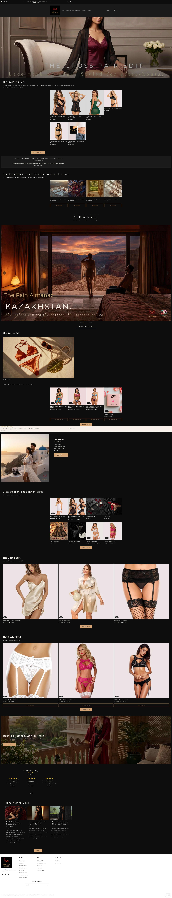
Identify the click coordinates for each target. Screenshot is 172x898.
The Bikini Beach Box (108, 414)
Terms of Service (40, 870)
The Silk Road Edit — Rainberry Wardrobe (76, 199)
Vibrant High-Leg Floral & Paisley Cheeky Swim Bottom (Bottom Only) (94, 407)
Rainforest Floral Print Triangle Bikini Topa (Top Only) (58, 407)
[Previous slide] (4, 273)
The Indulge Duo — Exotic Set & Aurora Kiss (113, 108)
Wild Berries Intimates (8, 894)
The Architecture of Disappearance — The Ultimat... (13, 824)
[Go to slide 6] (162, 75)
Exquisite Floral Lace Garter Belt (120, 620)
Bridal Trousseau (23, 867)
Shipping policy (51, 894)
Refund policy (37, 894)
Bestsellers (21, 863)
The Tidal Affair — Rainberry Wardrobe (58, 199)
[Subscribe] (47, 885)
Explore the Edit (86, 424)
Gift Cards (21, 870)
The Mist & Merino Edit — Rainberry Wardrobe (111, 199)
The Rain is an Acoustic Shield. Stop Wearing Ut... (60, 823)
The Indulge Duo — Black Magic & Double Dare (58, 142)
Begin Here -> (71, 428)
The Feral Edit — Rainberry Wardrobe (93, 199)
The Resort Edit (7, 380)
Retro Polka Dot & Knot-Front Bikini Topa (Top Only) (76, 407)
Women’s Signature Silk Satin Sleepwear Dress (12, 620)
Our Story (57, 860)
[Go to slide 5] (161, 75)
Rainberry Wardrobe (23, 875)
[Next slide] (167, 273)
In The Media (58, 863)
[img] (31, 773)
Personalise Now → (9, 744)
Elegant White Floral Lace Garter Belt (10, 699)
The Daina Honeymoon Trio (109, 541)
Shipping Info (40, 860)
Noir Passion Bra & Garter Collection (121, 699)
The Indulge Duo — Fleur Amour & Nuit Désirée (76, 142)
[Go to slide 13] (91, 322)
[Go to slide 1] (158, 75)
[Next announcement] (50, 2)
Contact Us (39, 867)
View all (38, 850)
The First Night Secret (54, 541)
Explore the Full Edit (38, 152)
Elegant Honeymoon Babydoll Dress (57, 516)
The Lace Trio (107, 516)
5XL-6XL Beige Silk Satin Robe (64, 620)
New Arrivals (22, 860)
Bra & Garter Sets (23, 877)
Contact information (30, 894)
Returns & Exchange (41, 863)
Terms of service (44, 894)
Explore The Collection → (59, 455)
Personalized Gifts (23, 872)
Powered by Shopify (15, 894)
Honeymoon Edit (23, 865)
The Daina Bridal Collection (91, 541)
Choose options (59, 419)
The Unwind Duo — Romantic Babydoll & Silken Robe (94, 117)
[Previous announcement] (23, 2)
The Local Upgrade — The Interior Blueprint (38, 823)
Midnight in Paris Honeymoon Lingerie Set (67, 699)
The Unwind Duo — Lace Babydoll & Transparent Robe (75, 117)
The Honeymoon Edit (90, 516)
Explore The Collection (86, 326)
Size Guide (39, 865)
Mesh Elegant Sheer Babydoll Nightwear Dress (76, 517)
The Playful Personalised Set (74, 541)
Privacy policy (22, 894)
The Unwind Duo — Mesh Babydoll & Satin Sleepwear (58, 117)
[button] (114, 10)
